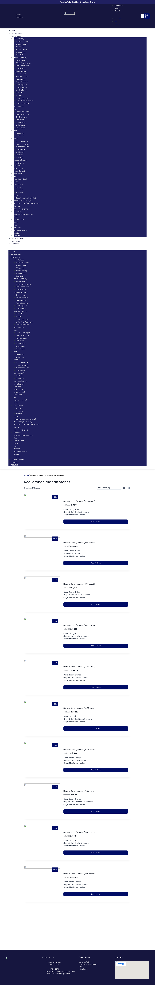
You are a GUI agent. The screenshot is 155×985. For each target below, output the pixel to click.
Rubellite (19, 95)
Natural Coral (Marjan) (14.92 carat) (79, 708)
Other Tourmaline (22, 103)
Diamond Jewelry (18, 238)
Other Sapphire (21, 87)
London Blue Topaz (23, 112)
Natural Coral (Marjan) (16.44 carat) (79, 749)
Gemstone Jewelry (20, 230)
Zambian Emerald (22, 66)
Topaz (16, 109)
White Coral (20, 157)
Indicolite (19, 93)
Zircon (16, 217)
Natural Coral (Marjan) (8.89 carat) (79, 873)
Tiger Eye (17, 206)
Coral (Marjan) (19, 152)
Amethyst (17, 166)
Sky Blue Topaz (21, 117)
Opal (15, 130)
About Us (15, 244)
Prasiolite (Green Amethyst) (23, 214)
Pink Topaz (20, 120)
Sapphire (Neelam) (20, 71)
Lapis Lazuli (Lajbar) (21, 209)
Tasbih (16, 233)
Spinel (16, 182)
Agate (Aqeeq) (19, 163)
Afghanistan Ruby (22, 41)
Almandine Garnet (22, 147)
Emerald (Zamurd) (20, 58)
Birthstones (17, 33)
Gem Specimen (19, 106)
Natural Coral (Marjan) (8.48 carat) (79, 625)
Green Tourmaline (22, 98)
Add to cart (96, 521)
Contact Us (119, 5)
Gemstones (16, 36)
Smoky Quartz (19, 220)
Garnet (16, 139)
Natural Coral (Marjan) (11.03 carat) (79, 584)
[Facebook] (7, 16)
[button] (126, 16)
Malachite (17, 228)
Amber (16, 195)
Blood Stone (18, 211)
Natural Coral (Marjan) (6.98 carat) (79, 542)
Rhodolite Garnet (22, 141)
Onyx (15, 225)
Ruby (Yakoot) (19, 39)
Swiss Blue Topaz (22, 114)
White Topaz (20, 125)
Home (14, 31)
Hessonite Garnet (22, 144)
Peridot (16, 176)
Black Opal (20, 133)
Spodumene (18, 184)
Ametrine (17, 236)
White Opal (20, 136)
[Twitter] (9, 16)
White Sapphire (21, 85)
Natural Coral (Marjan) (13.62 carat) (79, 501)
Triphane (19, 193)
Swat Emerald (21, 60)
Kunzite (18, 187)
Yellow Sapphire (22, 76)
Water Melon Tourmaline (25, 101)
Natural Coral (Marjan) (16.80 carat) (79, 791)
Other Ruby (20, 55)
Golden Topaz (21, 122)
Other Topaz (20, 128)
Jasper (16, 222)
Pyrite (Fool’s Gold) (20, 179)
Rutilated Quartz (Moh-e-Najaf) (25, 198)
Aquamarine (18, 168)
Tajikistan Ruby (21, 44)
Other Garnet (20, 149)
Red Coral (19, 155)
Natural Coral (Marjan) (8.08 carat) (79, 832)
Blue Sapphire (21, 74)
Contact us (48, 957)
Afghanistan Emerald (23, 63)
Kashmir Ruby (21, 52)
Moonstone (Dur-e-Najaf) (23, 201)
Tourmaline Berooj (20, 90)
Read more (95, 894)
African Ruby (20, 47)
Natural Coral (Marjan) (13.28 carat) (79, 666)
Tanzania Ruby (21, 49)
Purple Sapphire (22, 82)
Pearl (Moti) (18, 174)
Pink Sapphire (21, 79)
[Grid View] (129, 488)
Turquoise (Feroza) (20, 160)
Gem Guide (16, 241)
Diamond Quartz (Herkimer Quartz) (26, 203)
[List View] (124, 488)
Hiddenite (19, 190)
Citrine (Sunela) (19, 171)
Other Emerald (21, 68)
